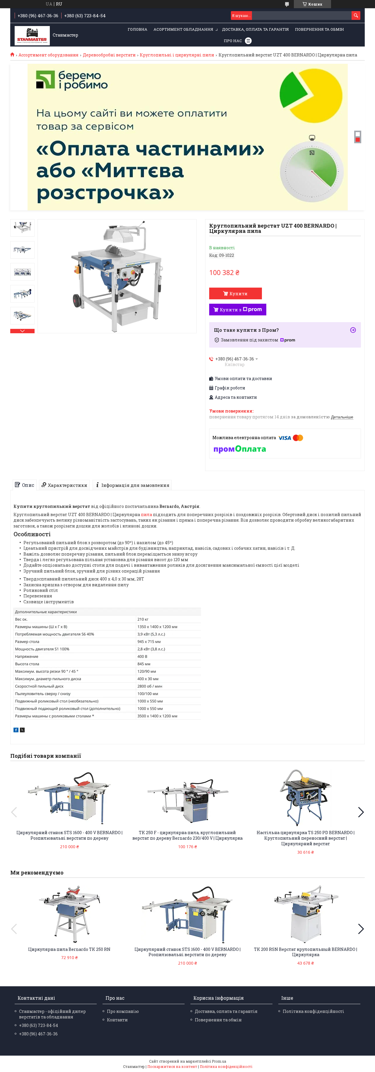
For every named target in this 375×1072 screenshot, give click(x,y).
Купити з (230, 309)
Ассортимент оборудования (48, 55)
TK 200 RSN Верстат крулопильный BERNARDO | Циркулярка (305, 952)
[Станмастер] (32, 35)
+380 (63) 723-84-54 (38, 1025)
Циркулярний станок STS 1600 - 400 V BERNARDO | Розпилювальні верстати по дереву (69, 835)
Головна (137, 29)
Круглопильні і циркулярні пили (177, 55)
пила (146, 514)
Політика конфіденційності (313, 1011)
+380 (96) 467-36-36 (38, 1034)
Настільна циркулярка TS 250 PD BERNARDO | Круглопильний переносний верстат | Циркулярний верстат (305, 838)
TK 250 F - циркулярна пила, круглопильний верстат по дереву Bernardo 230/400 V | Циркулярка (187, 835)
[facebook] (15, 730)
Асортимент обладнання (183, 29)
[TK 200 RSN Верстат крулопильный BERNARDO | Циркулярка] (305, 914)
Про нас (233, 40)
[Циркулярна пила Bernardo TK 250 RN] (69, 914)
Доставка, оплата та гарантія (255, 29)
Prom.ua (219, 1061)
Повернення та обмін (319, 29)
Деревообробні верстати (109, 55)
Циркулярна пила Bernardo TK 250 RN (69, 949)
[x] (22, 730)
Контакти (117, 1020)
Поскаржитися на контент (172, 1066)
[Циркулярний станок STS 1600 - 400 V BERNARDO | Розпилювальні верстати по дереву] (69, 798)
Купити (238, 293)
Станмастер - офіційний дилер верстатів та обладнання (52, 1014)
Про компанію (123, 1011)
